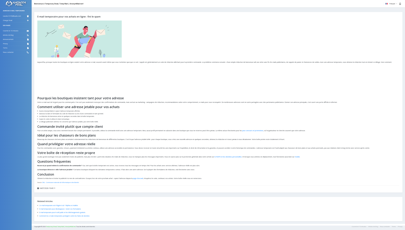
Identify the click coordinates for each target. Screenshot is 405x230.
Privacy (400, 226)
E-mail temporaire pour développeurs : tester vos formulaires (60, 209)
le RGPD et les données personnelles (228, 157)
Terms (394, 226)
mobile (297, 157)
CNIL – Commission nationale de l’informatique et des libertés (60, 182)
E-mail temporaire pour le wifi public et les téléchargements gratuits (62, 212)
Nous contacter (385, 226)
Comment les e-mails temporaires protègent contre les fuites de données (64, 216)
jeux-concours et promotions (252, 130)
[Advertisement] (218, 80)
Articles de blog (373, 226)
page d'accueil (138, 178)
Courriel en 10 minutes (359, 226)
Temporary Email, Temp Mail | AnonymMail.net (61, 226)
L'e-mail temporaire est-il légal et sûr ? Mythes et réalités (58, 205)
